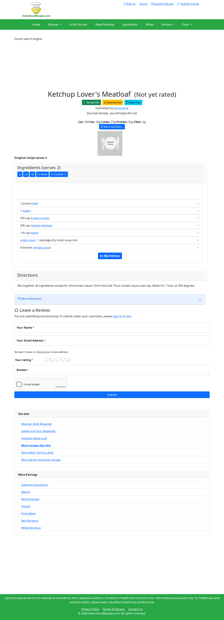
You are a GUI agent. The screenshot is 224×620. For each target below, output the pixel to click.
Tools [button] (186, 24)
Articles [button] (167, 24)
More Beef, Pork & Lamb (37, 453)
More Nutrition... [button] (113, 126)
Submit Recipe (163, 4)
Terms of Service (114, 609)
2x (26, 174)
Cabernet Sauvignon (34, 485)
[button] (112, 394)
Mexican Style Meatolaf (36, 424)
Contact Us (135, 609)
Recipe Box (92, 102)
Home (36, 24)
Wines (150, 24)
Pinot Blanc (28, 513)
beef (35, 203)
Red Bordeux (29, 521)
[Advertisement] (112, 65)
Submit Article (189, 4)
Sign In (131, 4)
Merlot (25, 492)
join (128, 316)
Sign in (117, 316)
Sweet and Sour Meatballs (38, 431)
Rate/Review (113, 102)
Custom (59, 174)
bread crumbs (40, 218)
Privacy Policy (90, 609)
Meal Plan (134, 102)
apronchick (121, 108)
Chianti (25, 506)
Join (145, 4)
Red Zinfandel (30, 499)
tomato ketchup (41, 225)
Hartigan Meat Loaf (34, 438)
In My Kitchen (78, 24)
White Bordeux (31, 528)
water (34, 233)
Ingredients (130, 24)
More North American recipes (41, 460)
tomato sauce (42, 247)
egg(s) (27, 211)
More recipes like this (36, 445)
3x (32, 174)
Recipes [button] (53, 24)
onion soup (27, 240)
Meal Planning (104, 24)
